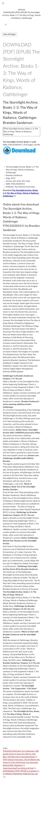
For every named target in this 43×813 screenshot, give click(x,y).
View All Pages (9, 34)
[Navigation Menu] (6, 24)
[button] (21, 13)
